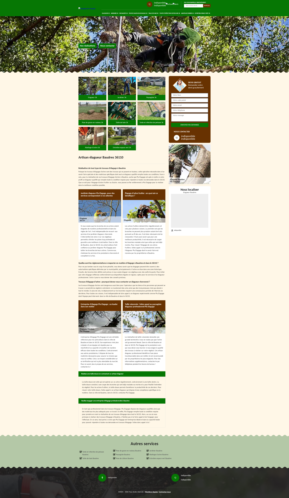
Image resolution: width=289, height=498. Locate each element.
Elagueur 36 (106, 13)
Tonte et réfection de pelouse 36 (170, 13)
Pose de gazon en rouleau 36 (138, 13)
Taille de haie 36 (153, 13)
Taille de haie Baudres (90, 458)
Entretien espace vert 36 (202, 13)
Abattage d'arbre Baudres (158, 455)
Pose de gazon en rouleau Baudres (128, 451)
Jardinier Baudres (155, 451)
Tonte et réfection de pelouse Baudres (93, 453)
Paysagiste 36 (123, 13)
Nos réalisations (87, 46)
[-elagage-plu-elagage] (86, 8)
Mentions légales (151, 492)
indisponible (160, 3)
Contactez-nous (165, 492)
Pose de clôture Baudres (125, 458)
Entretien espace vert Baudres (160, 458)
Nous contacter (107, 46)
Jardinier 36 (114, 13)
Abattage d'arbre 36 (187, 13)
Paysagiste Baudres (123, 455)
